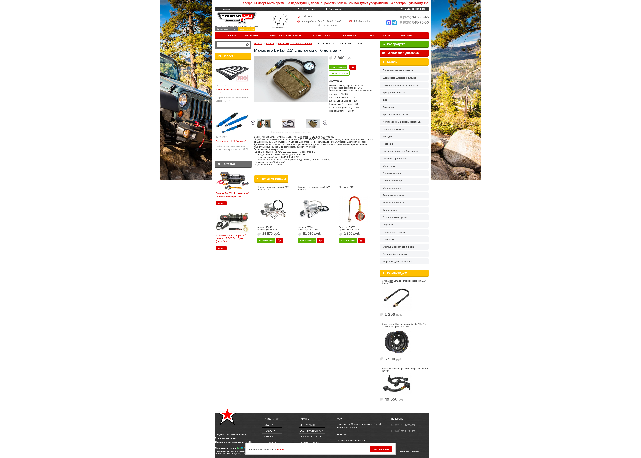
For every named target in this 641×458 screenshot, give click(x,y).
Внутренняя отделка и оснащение (401, 85)
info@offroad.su (362, 21)
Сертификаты (349, 35)
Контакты (406, 35)
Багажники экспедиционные (398, 70)
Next (325, 122)
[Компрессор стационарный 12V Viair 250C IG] (273, 209)
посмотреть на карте (347, 427)
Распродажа (394, 44)
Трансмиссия (390, 210)
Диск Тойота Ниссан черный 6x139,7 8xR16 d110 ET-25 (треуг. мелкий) (404, 325)
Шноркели (388, 239)
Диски (386, 99)
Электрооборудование (395, 254)
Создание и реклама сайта (229, 442)
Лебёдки (387, 136)
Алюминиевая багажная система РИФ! (232, 91)
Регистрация (308, 9)
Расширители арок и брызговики (400, 151)
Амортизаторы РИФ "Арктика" (231, 141)
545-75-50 (414, 22)
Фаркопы (388, 224)
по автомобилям (247, 29)
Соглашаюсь (381, 449)
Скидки (387, 35)
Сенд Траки (389, 166)
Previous (253, 122)
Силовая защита (392, 173)
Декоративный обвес (394, 92)
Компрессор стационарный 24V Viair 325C (314, 188)
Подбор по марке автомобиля (284, 35)
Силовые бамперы (393, 180)
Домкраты (388, 107)
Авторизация (335, 9)
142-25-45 (414, 17)
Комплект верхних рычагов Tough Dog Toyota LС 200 (405, 369)
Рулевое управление (394, 158)
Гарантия (305, 419)
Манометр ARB (346, 187)
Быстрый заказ (338, 67)
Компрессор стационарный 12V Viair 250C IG (273, 188)
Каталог (393, 61)
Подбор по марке (310, 436)
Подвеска (388, 143)
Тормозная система (394, 202)
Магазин (227, 9)
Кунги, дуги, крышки (393, 129)
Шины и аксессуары (394, 232)
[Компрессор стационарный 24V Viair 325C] (314, 209)
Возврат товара (309, 442)
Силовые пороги (392, 188)
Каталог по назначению (226, 29)
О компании (271, 419)
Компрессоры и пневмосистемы (402, 121)
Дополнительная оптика (396, 114)
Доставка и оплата (321, 35)
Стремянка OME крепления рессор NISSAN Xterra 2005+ (404, 282)
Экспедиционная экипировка (398, 246)
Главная (231, 35)
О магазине (251, 35)
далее (221, 203)
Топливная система (393, 195)
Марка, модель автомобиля (398, 261)
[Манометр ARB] (355, 209)
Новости (229, 56)
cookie (280, 449)
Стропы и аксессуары (395, 217)
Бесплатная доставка (402, 53)
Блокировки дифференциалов (399, 77)
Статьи (370, 35)
